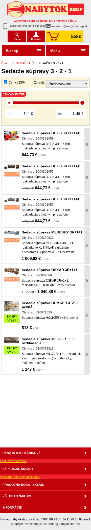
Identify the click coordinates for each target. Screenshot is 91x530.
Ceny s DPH (17, 82)
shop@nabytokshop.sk (26, 524)
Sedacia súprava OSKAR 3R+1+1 (50, 270)
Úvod (5, 63)
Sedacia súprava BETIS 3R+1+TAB (51, 133)
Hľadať (17, 39)
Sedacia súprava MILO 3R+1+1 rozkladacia (48, 341)
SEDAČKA (23, 63)
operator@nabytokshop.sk (70, 26)
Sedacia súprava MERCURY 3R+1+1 (52, 232)
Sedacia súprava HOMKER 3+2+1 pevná (50, 305)
